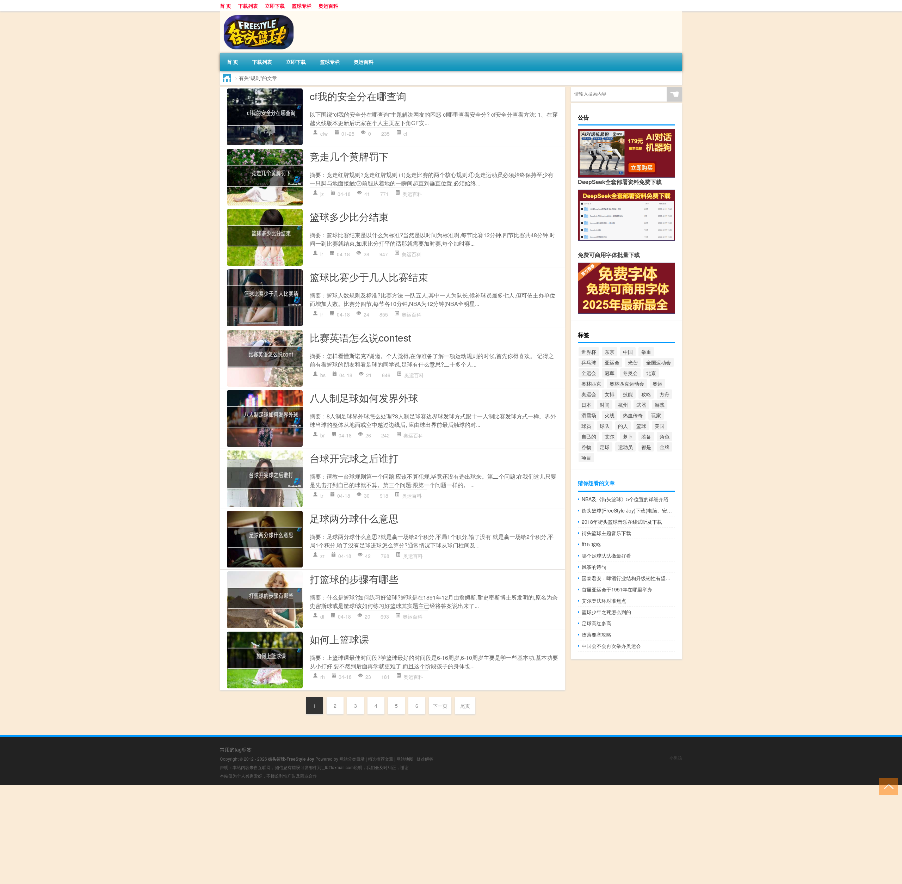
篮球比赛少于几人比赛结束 (369, 277)
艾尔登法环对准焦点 (604, 600)
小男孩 (675, 758)
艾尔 (609, 436)
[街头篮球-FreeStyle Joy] (257, 13)
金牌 (664, 446)
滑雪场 (588, 415)
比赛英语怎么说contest (360, 337)
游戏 (660, 404)
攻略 (646, 394)
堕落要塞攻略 (596, 634)
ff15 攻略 (591, 544)
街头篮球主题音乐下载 (606, 532)
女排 (609, 394)
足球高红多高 (596, 623)
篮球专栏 (301, 5)
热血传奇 (633, 415)
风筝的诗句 (594, 566)
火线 (609, 415)
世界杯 (588, 351)
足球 (605, 446)
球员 (586, 425)
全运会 (588, 372)
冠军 (609, 372)
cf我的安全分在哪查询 (358, 96)
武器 (641, 404)
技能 (628, 394)
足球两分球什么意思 (354, 518)
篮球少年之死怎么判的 (606, 611)
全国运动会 (658, 362)
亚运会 (612, 362)
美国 (660, 425)
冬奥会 (630, 372)
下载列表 (248, 5)
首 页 (225, 5)
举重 (646, 351)
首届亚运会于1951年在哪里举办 (617, 589)
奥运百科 (328, 5)
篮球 (641, 425)
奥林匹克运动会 (627, 383)
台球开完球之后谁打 (354, 458)
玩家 (656, 415)
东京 (609, 351)
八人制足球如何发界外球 (364, 398)
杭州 (623, 404)
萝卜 (628, 436)
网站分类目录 (352, 759)
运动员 (625, 446)
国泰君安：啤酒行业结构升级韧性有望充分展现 (628, 578)
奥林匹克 (591, 383)
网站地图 (404, 759)
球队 (605, 425)
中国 (628, 351)
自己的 (588, 436)
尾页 (465, 705)
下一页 (440, 705)
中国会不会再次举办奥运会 (611, 645)
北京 (651, 372)
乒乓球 (588, 362)
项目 (586, 457)
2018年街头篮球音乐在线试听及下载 (622, 521)
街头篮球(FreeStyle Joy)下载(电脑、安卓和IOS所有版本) (628, 510)
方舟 (664, 394)
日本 (586, 404)
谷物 (586, 446)
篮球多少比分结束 (349, 216)
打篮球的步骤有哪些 (354, 579)
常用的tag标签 (236, 749)
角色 (664, 436)
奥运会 (588, 394)
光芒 (633, 362)
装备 (646, 436)
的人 (623, 425)
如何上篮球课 (339, 639)
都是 (646, 446)
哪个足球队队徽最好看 (606, 555)
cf (405, 133)
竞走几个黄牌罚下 (349, 156)
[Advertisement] (211, 834)
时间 (605, 404)
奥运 (657, 383)
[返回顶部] (887, 786)
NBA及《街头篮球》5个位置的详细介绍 (625, 499)
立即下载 (275, 5)
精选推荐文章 (380, 759)
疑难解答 (424, 759)
